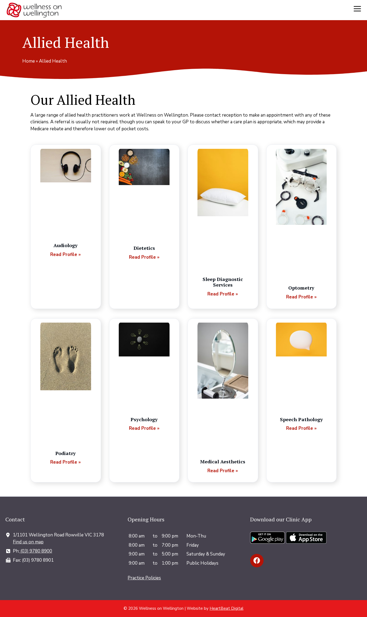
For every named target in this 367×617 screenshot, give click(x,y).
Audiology (65, 245)
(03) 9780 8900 (35, 551)
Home (28, 61)
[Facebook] (257, 560)
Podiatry (65, 453)
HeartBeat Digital (226, 608)
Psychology (144, 419)
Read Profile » (65, 254)
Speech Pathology (301, 419)
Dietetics (144, 248)
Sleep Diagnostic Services (223, 282)
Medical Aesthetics (222, 461)
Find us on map (28, 542)
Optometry (301, 287)
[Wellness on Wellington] (34, 10)
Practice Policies (144, 578)
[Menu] (359, 10)
